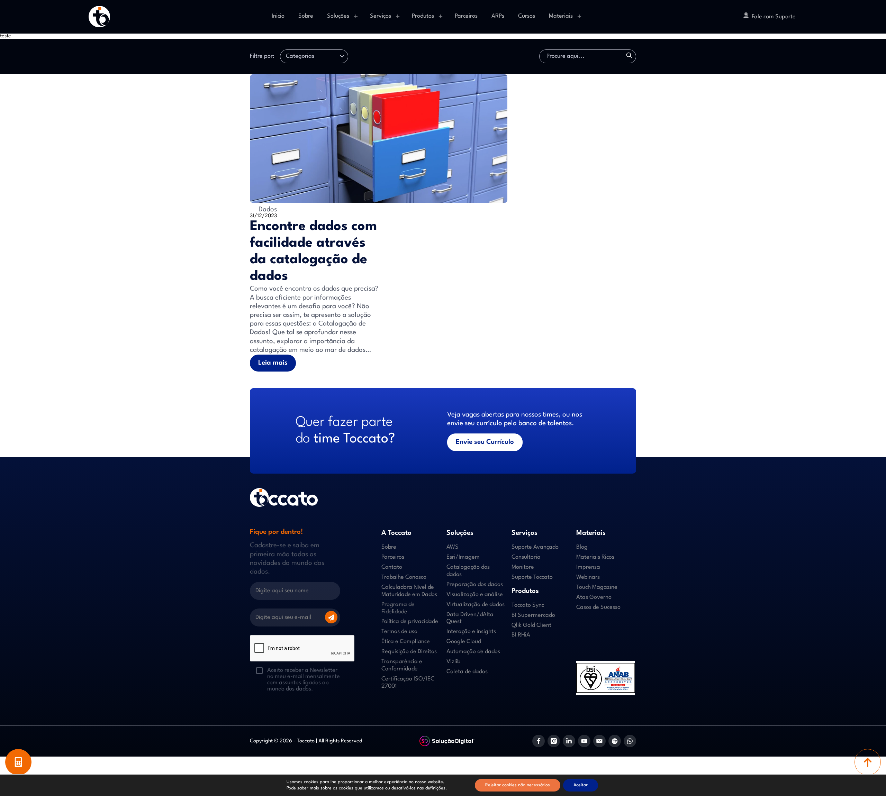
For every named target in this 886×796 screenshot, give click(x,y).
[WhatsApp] (630, 741)
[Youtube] (584, 741)
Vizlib (453, 662)
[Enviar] (331, 617)
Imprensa (588, 567)
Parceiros (466, 16)
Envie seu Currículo (485, 442)
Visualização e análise (474, 594)
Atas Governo (594, 597)
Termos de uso (399, 631)
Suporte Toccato (532, 577)
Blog (582, 547)
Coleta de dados (467, 672)
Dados (267, 209)
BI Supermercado (533, 615)
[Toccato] (99, 16)
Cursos (526, 16)
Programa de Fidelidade (398, 608)
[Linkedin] (569, 741)
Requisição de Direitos (409, 652)
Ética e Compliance (405, 641)
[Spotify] (614, 741)
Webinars (588, 577)
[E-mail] (599, 741)
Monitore (523, 567)
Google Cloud (463, 641)
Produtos (423, 16)
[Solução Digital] (447, 741)
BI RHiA (521, 635)
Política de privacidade (409, 621)
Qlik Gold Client (531, 625)
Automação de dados (473, 652)
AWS (452, 547)
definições (435, 788)
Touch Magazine (596, 587)
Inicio (278, 16)
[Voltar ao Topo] (868, 762)
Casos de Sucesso (598, 607)
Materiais (561, 16)
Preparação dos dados (474, 584)
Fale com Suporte (774, 17)
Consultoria (526, 557)
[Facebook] (538, 741)
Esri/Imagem (463, 557)
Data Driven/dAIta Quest (470, 618)
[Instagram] (554, 741)
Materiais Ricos (595, 557)
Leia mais (273, 362)
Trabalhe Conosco (403, 577)
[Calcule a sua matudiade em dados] (18, 762)
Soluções (338, 16)
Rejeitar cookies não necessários (517, 785)
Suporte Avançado (535, 547)
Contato (391, 567)
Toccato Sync (528, 605)
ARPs (497, 16)
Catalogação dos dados (468, 570)
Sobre (305, 16)
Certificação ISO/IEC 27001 (407, 682)
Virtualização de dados (475, 604)
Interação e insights (471, 631)
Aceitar (580, 785)
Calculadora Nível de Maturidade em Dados (409, 590)
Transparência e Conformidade (401, 665)
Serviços (380, 16)
